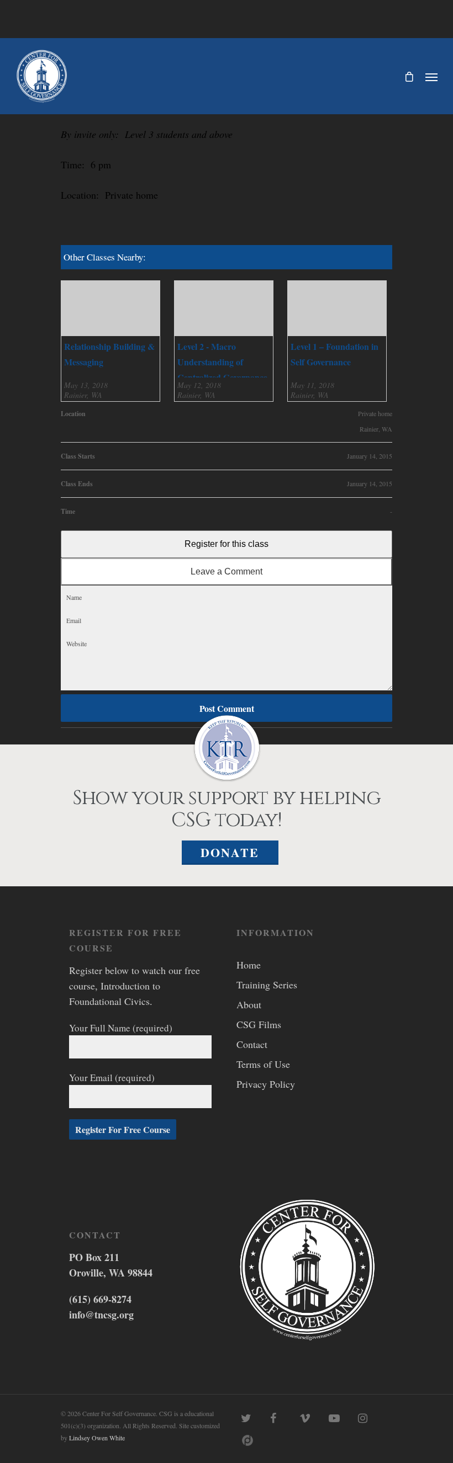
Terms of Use (263, 1064)
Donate (230, 852)
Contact (251, 1044)
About (248, 1004)
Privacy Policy (265, 1083)
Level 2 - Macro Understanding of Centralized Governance (222, 362)
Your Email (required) (112, 1077)
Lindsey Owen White (97, 1437)
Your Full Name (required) (120, 1028)
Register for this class (226, 544)
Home (248, 964)
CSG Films (258, 1024)
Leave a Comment (226, 571)
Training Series (266, 984)
